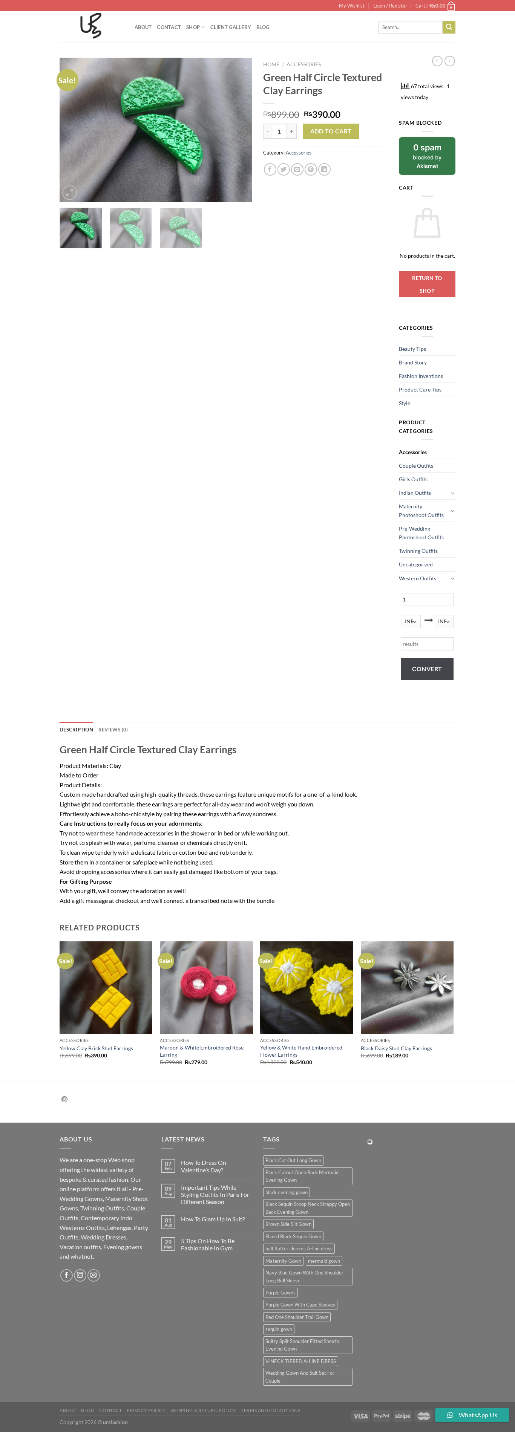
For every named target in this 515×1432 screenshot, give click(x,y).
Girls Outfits (413, 479)
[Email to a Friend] (297, 169)
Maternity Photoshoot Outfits (421, 510)
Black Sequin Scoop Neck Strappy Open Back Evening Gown (307, 1208)
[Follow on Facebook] (66, 1275)
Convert (427, 668)
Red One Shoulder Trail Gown (296, 1317)
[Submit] (449, 27)
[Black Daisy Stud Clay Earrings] (407, 987)
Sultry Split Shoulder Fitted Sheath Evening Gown (302, 1345)
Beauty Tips (412, 349)
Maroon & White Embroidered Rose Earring (202, 1051)
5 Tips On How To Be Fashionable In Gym (208, 1244)
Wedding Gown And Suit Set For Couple (299, 1376)
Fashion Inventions (421, 376)
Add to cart (331, 131)
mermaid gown (324, 1261)
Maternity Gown (283, 1261)
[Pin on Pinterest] (311, 169)
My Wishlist (352, 6)
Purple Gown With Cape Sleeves (300, 1305)
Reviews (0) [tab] (113, 730)
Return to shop (427, 284)
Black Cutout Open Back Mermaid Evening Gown (302, 1176)
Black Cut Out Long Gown (293, 1160)
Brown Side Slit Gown (288, 1224)
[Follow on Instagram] (80, 1275)
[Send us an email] (93, 1275)
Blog (262, 27)
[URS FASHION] (91, 27)
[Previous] (73, 129)
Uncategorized (416, 564)
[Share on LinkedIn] (324, 169)
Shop (193, 27)
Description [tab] (76, 730)
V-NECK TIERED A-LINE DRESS (300, 1361)
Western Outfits (417, 578)
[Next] (238, 129)
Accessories (304, 64)
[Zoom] (69, 192)
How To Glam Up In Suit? (213, 1218)
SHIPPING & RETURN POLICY (203, 1410)
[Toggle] (452, 493)
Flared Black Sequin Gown (293, 1236)
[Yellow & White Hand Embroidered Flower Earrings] (306, 987)
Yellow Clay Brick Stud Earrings (96, 1048)
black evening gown (286, 1192)
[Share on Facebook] (270, 169)
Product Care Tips (420, 389)
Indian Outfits (415, 493)
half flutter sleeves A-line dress (299, 1248)
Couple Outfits (416, 465)
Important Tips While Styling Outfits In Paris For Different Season (215, 1194)
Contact (169, 27)
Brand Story (413, 362)
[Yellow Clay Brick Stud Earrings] (106, 987)
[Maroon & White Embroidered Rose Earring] (206, 987)
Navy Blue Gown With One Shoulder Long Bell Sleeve (304, 1276)
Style (404, 403)
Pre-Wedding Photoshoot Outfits (421, 532)
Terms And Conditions (270, 1410)
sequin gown (278, 1329)
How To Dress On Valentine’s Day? (203, 1166)
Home (271, 64)
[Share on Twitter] (283, 169)
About (143, 27)
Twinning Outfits (418, 551)
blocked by (427, 155)
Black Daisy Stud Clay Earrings (396, 1048)
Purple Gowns (280, 1293)
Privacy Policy (146, 1410)
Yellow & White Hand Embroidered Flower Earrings (301, 1051)
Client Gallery (230, 27)
